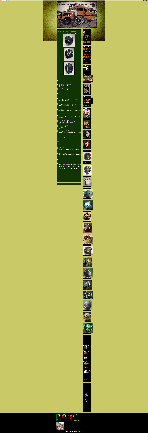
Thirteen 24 (85, 378)
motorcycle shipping (63, 117)
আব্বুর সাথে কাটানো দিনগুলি (61, 84)
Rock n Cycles (86, 369)
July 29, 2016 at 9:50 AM (64, 103)
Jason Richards (61, 130)
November (86, 402)
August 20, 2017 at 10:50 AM (65, 120)
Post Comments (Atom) (70, 186)
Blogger (81, 431)
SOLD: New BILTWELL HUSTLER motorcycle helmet (86, 395)
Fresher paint (86, 400)
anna (59, 153)
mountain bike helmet (72, 149)
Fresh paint (86, 401)
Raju (59, 163)
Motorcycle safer (75, 111)
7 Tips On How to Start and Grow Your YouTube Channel (88, 371)
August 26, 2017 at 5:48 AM (65, 125)
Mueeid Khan (60, 120)
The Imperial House (64, 3)
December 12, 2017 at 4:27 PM (66, 141)
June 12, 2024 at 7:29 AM (63, 163)
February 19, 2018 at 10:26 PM (63, 147)
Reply (59, 86)
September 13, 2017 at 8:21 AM (65, 136)
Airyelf (76, 431)
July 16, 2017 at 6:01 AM (63, 109)
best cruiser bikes (61, 127)
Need (87, 356)
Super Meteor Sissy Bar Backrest (66, 164)
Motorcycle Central (71, 105)
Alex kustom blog (86, 345)
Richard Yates (60, 125)
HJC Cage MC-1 (78, 99)
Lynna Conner (60, 141)
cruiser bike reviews (70, 122)
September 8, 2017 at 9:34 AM (66, 130)
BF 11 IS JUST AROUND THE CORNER (88, 363)
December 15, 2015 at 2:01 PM (67, 84)
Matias (60, 109)
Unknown (60, 103)
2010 (85, 390)
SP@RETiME (85, 375)
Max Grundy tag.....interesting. (87, 399)
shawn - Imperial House (87, 34)
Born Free (85, 361)
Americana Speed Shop (87, 350)
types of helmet (60, 94)
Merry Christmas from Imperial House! (87, 393)
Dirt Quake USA (86, 367)
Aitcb (59, 147)
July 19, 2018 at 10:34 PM (63, 153)
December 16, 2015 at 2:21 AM (67, 88)
